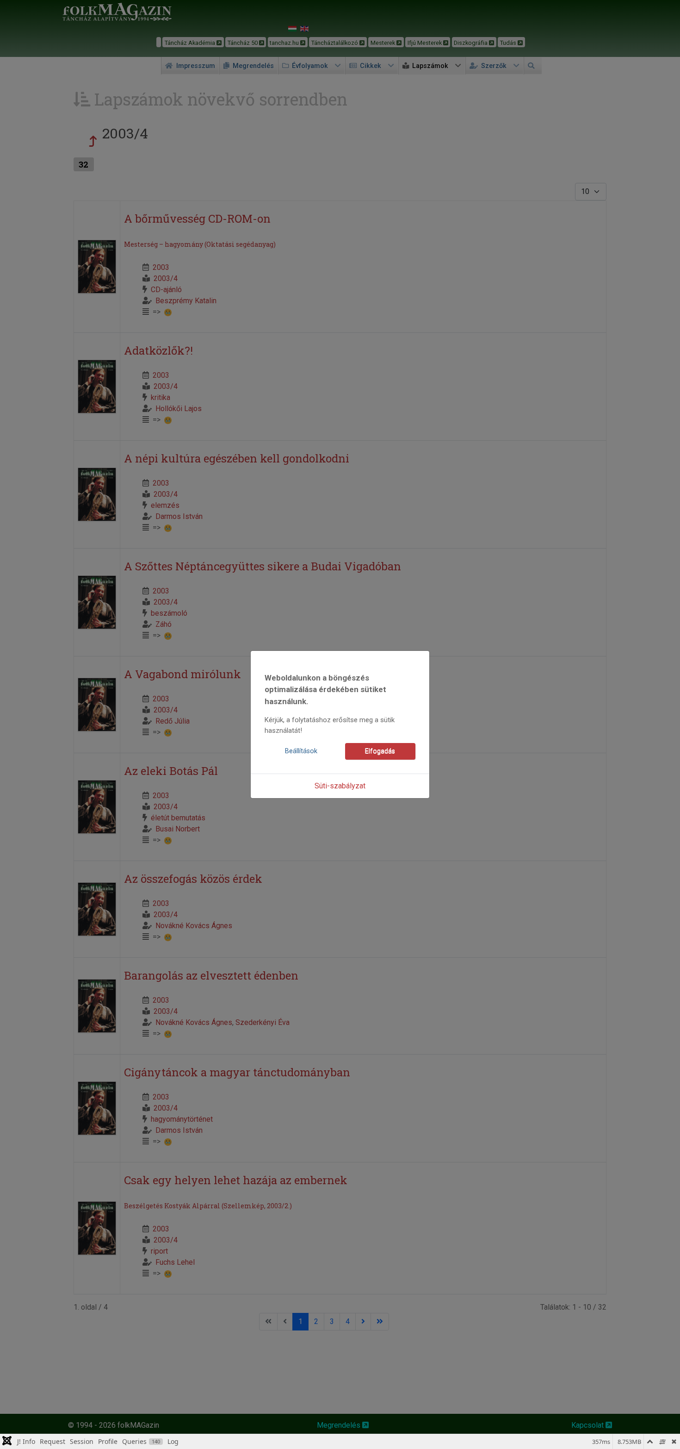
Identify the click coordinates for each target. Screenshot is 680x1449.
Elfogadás (380, 751)
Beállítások (301, 751)
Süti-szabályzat (340, 785)
